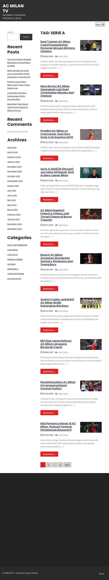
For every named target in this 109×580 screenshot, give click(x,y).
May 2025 (11, 200)
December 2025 (14, 166)
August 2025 (13, 185)
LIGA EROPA (12, 249)
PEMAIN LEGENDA (15, 259)
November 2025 (14, 171)
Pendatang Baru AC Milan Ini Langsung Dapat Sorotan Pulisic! (58, 385)
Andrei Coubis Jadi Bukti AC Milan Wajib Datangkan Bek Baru (57, 303)
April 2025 (11, 204)
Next (67, 464)
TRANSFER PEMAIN (15, 273)
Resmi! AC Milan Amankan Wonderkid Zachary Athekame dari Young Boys (56, 259)
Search (10, 32)
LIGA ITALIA (63, 56)
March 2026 (12, 152)
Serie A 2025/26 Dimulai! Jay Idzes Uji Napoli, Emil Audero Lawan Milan (57, 172)
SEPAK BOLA (12, 269)
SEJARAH (11, 264)
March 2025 (12, 209)
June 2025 (12, 195)
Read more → (49, 75)
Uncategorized (14, 278)
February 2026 (14, 157)
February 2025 (14, 214)
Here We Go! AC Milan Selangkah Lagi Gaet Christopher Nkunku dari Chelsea (57, 91)
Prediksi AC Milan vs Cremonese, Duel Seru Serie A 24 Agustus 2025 (56, 134)
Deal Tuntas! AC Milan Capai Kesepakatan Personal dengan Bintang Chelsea (57, 46)
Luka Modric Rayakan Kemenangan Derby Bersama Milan (16, 96)
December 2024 (14, 224)
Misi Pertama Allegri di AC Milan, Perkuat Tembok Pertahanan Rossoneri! (58, 427)
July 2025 (11, 190)
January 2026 (13, 161)
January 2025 (13, 219)
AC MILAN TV (13, 8)
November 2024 (14, 228)
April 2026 (11, 147)
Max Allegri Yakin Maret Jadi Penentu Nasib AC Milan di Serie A (17, 107)
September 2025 (15, 181)
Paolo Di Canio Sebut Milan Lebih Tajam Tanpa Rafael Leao (18, 85)
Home (101, 573)
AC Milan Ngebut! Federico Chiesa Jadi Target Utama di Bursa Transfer (56, 215)
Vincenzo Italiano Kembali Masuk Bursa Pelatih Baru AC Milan (19, 62)
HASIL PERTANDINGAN (17, 245)
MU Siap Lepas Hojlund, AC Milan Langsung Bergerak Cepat (56, 344)
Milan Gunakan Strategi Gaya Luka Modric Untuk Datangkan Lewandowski (18, 73)
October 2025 (13, 176)
